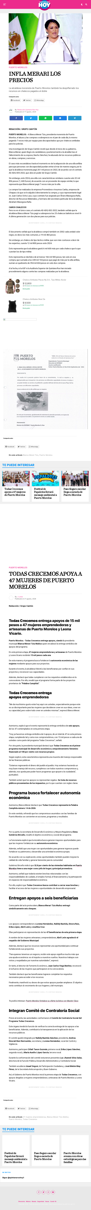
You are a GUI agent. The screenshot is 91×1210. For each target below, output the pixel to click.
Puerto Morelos (45, 455)
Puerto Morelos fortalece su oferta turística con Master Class (52, 1001)
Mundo (34, 1201)
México (28, 1201)
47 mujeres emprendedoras (34, 1117)
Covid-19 (53, 1201)
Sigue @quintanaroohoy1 (13, 1177)
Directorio (21, 1201)
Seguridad (40, 1201)
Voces (47, 1201)
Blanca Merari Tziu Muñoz (58, 1117)
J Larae (20, 597)
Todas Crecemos (30, 1119)
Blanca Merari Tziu (30, 455)
